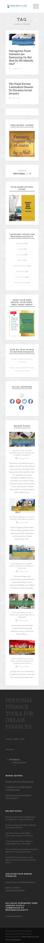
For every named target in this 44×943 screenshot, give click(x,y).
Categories (22, 171)
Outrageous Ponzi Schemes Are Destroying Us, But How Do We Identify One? (21, 57)
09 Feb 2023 (16, 69)
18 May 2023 (23, 621)
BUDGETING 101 (19, 763)
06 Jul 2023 (23, 523)
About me (9, 749)
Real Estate (20, 271)
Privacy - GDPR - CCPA (15, 739)
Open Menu (35, 6)
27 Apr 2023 (23, 667)
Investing (20, 255)
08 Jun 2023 (23, 571)
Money (20, 260)
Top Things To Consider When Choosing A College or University (22, 566)
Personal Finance (20, 266)
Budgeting (20, 243)
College (20, 249)
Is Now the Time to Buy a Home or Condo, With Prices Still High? (22, 614)
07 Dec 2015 (16, 98)
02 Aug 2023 (23, 458)
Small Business (20, 283)
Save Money (20, 277)
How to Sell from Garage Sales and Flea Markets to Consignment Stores (22, 661)
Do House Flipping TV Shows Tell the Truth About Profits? (22, 518)
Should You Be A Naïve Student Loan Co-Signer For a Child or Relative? (22, 452)
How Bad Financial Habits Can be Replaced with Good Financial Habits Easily (21, 859)
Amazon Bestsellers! (14, 916)
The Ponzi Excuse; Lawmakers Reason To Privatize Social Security (21, 88)
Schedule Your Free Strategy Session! (21, 882)
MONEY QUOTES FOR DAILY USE (20, 782)
